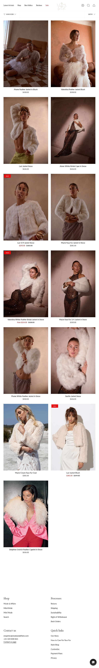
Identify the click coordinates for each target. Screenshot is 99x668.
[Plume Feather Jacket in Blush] (26, 53)
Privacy (54, 658)
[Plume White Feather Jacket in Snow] (26, 360)
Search (6, 617)
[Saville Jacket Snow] (73, 360)
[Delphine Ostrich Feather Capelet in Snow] (26, 514)
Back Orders (56, 621)
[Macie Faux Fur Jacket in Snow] (73, 207)
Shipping (54, 608)
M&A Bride (8, 608)
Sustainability (56, 612)
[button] (19, 5)
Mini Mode (8, 612)
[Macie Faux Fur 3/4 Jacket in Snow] (73, 283)
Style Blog (55, 645)
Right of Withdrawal (59, 617)
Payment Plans (56, 653)
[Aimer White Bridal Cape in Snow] (73, 130)
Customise (55, 649)
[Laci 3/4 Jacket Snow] (26, 207)
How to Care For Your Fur (61, 640)
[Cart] (94, 5)
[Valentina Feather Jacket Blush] (73, 53)
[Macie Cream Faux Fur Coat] (26, 437)
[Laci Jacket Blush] (73, 437)
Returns (54, 604)
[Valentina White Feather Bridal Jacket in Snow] (26, 283)
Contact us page (10, 642)
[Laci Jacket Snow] (26, 130)
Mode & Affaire (10, 604)
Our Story (55, 636)
